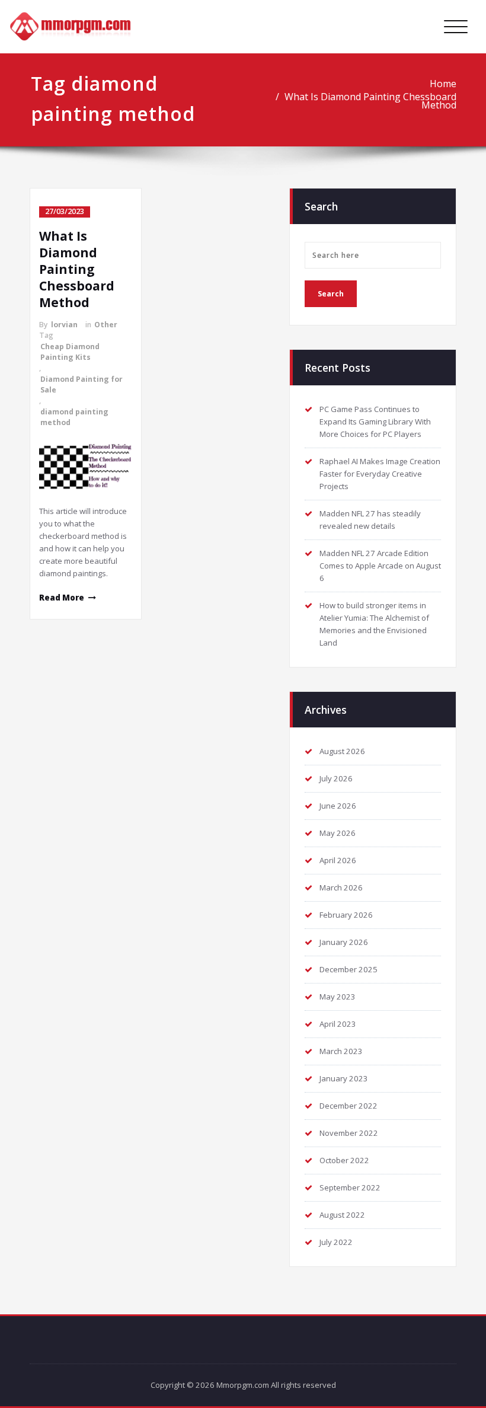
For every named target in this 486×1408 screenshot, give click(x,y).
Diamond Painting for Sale (81, 384)
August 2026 (342, 751)
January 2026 (343, 942)
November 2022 (348, 1133)
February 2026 (346, 914)
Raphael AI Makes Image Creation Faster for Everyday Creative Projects (379, 473)
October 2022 (344, 1160)
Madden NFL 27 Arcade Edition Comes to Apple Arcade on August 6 (380, 565)
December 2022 (348, 1105)
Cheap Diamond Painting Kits (70, 351)
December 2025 (348, 969)
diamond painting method (74, 417)
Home (443, 83)
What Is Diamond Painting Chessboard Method (370, 100)
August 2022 (342, 1214)
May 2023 (337, 996)
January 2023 (343, 1078)
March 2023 (341, 1051)
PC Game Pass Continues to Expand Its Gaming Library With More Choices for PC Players (375, 421)
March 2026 (341, 887)
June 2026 (337, 805)
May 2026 (337, 833)
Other (105, 325)
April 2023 (337, 1024)
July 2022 (336, 1242)
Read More (61, 597)
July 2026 (336, 778)
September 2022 (350, 1187)
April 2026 (337, 860)
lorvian (64, 325)
